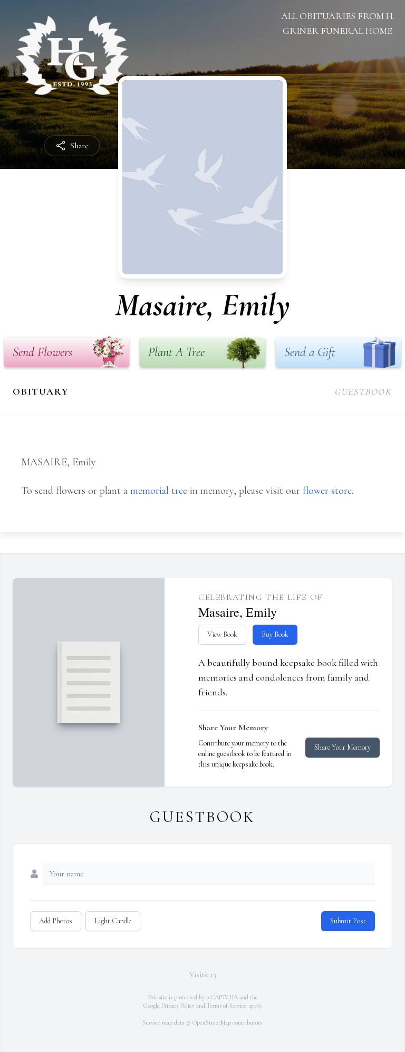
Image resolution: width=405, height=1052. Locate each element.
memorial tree (158, 490)
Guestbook (363, 391)
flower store (327, 490)
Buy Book (275, 634)
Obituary (41, 391)
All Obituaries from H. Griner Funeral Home (337, 23)
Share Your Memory (342, 747)
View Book (222, 634)
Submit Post (348, 920)
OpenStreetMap (211, 1022)
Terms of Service (227, 1005)
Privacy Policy (178, 1005)
